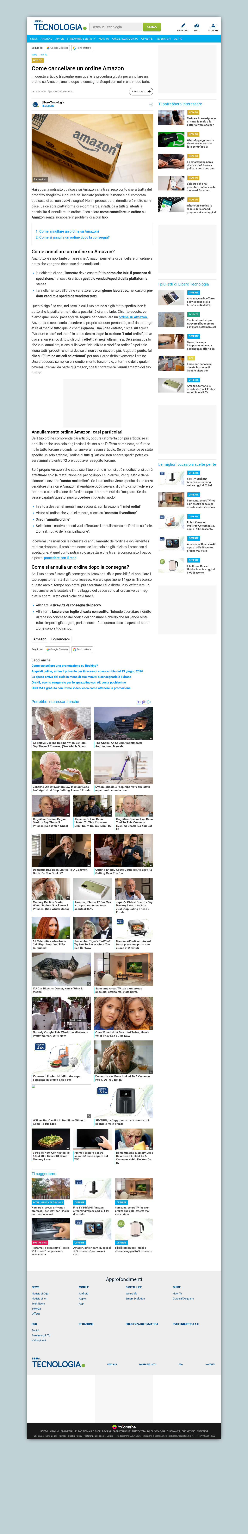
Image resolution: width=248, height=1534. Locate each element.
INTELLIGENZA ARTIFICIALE (48, 1202)
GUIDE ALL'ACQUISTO (125, 38)
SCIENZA (193, 314)
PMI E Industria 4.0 (186, 1324)
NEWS (34, 38)
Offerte (36, 1313)
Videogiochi (39, 1340)
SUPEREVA (202, 1431)
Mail (196, 30)
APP (191, 358)
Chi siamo (39, 1436)
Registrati (183, 30)
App (81, 1303)
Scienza (36, 1308)
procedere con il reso (60, 558)
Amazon (39, 639)
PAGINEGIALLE (69, 1431)
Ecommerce (60, 639)
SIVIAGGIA (159, 1431)
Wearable (131, 1293)
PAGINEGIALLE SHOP (89, 1431)
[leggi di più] (151, 104)
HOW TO (104, 38)
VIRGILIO (54, 1431)
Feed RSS (112, 1364)
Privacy (62, 1436)
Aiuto (110, 1436)
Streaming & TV (41, 1335)
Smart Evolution (135, 1298)
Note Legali (51, 1436)
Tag (181, 1364)
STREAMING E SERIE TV (81, 38)
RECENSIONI (163, 38)
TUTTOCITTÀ (139, 1431)
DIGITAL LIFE (40, 1242)
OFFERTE (146, 38)
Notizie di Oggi (40, 1293)
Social (35, 1330)
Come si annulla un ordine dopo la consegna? (74, 237)
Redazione (86, 1324)
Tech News (38, 1303)
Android (83, 1293)
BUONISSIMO (188, 1431)
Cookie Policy (75, 1436)
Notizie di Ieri (39, 1298)
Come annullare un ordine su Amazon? (69, 231)
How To (177, 1293)
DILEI (150, 1431)
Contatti (210, 1364)
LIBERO (44, 1431)
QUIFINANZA (173, 1431)
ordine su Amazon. (133, 317)
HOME (34, 55)
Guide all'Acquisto (183, 1298)
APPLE (59, 38)
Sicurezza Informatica (142, 1324)
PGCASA (106, 1431)
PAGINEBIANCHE (121, 1431)
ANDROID (46, 38)
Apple (82, 1298)
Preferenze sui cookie (95, 1436)
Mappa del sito (147, 1364)
